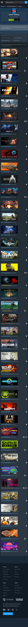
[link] (14, 258)
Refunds (5, 595)
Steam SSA (5, 571)
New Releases (6, 40)
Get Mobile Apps (8, 613)
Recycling (17, 576)
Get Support (17, 590)
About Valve (17, 569)
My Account (17, 592)
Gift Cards (5, 579)
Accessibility (6, 587)
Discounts (17, 40)
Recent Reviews (6, 37)
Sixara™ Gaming (14, 14)
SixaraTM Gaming (13, 16)
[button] (3, 6)
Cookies (4, 592)
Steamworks (5, 574)
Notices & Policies (7, 590)
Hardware (17, 574)
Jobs (16, 571)
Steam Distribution (7, 576)
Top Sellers (18, 37)
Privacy (4, 585)
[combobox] (15, 2)
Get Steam (17, 585)
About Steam (6, 569)
